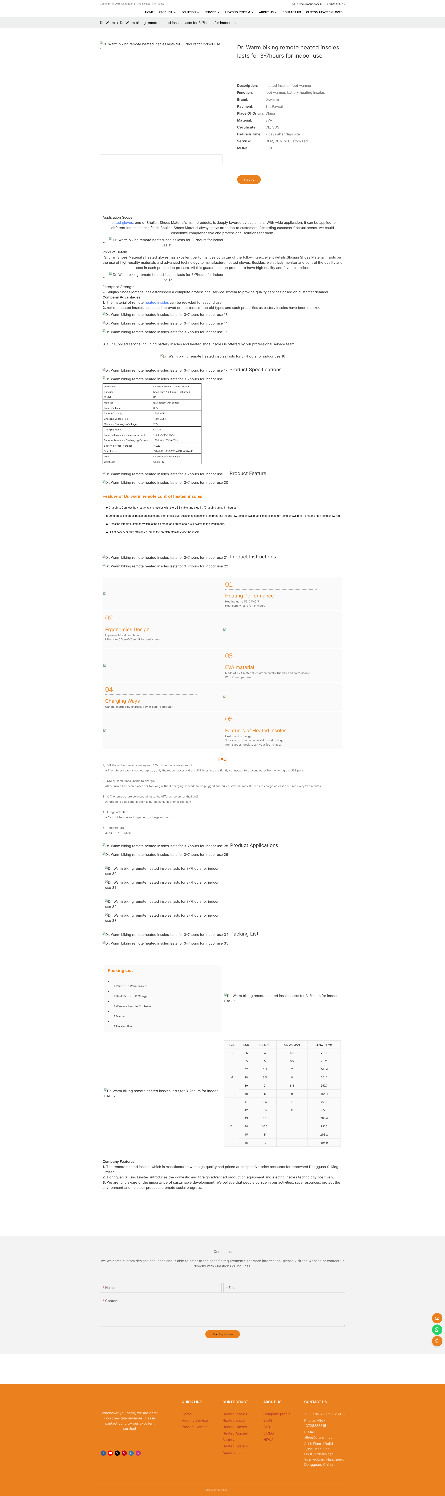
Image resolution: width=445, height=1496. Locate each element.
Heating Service (195, 1420)
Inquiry (248, 179)
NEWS (268, 1440)
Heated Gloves (234, 1427)
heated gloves (121, 223)
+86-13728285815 (334, 3)
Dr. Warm (107, 23)
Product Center (194, 1427)
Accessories (232, 1453)
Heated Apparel (235, 1433)
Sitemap (234, 1489)
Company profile (276, 1414)
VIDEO (268, 1433)
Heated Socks (233, 1420)
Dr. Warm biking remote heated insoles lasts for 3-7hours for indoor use (178, 23)
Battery (228, 1440)
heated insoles (157, 302)
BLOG (268, 1420)
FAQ (266, 1427)
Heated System (235, 1446)
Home (186, 1414)
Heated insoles (234, 1414)
